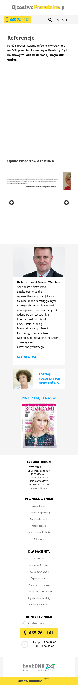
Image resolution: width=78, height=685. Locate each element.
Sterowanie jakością (39, 512)
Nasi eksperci (39, 525)
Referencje (39, 539)
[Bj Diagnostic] (23, 132)
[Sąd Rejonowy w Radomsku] (55, 93)
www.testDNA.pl (39, 488)
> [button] (66, 203)
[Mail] (35, 623)
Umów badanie (30, 680)
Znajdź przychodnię (39, 584)
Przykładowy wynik (39, 571)
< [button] (12, 203)
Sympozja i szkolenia (39, 532)
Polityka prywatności (39, 604)
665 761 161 (20, 19)
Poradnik (39, 558)
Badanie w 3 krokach (39, 565)
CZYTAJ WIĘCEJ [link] (27, 356)
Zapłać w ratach (39, 578)
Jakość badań (39, 506)
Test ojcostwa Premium (39, 591)
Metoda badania (39, 519)
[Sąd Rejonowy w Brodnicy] (23, 90)
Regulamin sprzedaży (39, 598)
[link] (23, 378)
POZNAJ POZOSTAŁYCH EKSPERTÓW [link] (49, 378)
